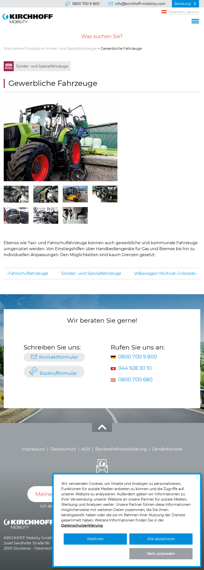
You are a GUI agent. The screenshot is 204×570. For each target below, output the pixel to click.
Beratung (182, 3)
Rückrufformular (58, 373)
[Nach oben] (102, 427)
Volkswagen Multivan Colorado (165, 273)
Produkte (33, 48)
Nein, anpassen (161, 553)
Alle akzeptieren (161, 539)
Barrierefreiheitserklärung (121, 449)
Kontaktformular (58, 357)
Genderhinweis (167, 449)
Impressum (33, 449)
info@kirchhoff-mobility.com (140, 3)
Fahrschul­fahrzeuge (28, 273)
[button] (195, 20)
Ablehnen (95, 539)
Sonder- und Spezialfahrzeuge (71, 48)
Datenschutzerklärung (82, 525)
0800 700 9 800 (86, 3)
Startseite (12, 48)
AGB (85, 449)
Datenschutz (63, 449)
